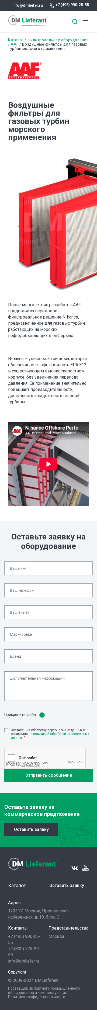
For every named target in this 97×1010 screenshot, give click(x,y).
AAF (15, 44)
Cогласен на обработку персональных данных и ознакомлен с (50, 734)
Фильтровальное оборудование (58, 40)
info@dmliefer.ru (27, 5)
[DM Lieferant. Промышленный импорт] (28, 24)
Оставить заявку (31, 829)
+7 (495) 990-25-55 (72, 5)
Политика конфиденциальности (36, 997)
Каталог (16, 40)
